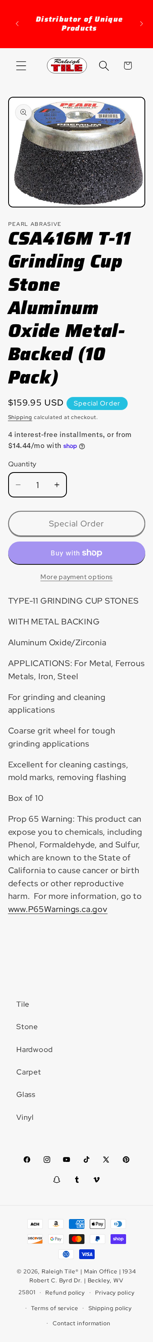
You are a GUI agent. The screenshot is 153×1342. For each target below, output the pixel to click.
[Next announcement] (142, 24)
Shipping (20, 417)
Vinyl (25, 1117)
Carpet (28, 1072)
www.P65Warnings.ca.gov (58, 909)
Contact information (82, 1323)
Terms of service (54, 1308)
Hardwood (34, 1049)
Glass (25, 1094)
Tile (22, 1004)
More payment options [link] (76, 577)
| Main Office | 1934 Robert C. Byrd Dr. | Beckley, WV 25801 (77, 1281)
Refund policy (65, 1292)
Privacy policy (115, 1292)
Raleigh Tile (58, 1271)
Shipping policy (110, 1308)
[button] (21, 65)
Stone (27, 1026)
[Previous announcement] (17, 24)
